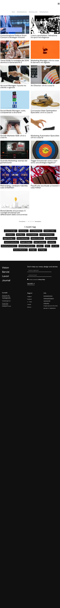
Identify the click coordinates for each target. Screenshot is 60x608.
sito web (55, 246)
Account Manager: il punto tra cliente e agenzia (13, 86)
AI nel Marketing (36, 231)
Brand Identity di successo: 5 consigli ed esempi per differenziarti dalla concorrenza (13, 213)
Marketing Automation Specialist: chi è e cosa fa (45, 137)
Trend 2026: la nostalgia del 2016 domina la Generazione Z (14, 61)
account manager (11, 231)
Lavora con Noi (47, 300)
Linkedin (29, 304)
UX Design (42, 249)
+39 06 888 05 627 (6, 298)
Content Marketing (47, 234)
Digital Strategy (9, 238)
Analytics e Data (49, 231)
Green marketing (39, 242)
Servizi (5, 271)
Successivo (38, 221)
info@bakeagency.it (6, 300)
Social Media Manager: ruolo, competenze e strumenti (13, 112)
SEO (47, 246)
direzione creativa (37, 238)
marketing (51, 242)
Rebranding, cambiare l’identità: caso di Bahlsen (14, 187)
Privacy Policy (41, 279)
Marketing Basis (44, 12)
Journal (6, 280)
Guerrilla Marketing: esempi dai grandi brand (13, 162)
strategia (33, 249)
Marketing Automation (9, 246)
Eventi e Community (11, 242)
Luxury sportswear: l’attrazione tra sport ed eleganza (44, 36)
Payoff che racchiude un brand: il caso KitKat (45, 187)
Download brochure (48, 296)
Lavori (5, 276)
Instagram (29, 296)
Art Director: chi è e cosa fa (42, 85)
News (13, 12)
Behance (29, 307)
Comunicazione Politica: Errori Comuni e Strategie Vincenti (13, 36)
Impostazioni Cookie (6, 306)
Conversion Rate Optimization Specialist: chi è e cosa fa (44, 112)
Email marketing (51, 238)
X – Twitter (29, 301)
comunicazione (32, 234)
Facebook (29, 299)
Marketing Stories (22, 12)
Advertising (23, 231)
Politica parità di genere (49, 298)
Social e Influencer (20, 249)
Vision (5, 267)
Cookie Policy (5, 304)
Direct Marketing (23, 238)
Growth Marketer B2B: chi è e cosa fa (13, 137)
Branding (20, 234)
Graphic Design (26, 242)
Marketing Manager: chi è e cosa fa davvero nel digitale (45, 61)
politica (40, 246)
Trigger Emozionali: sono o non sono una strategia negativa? (44, 162)
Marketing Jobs (33, 12)
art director (10, 234)
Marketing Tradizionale (27, 246)
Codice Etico (46, 303)
